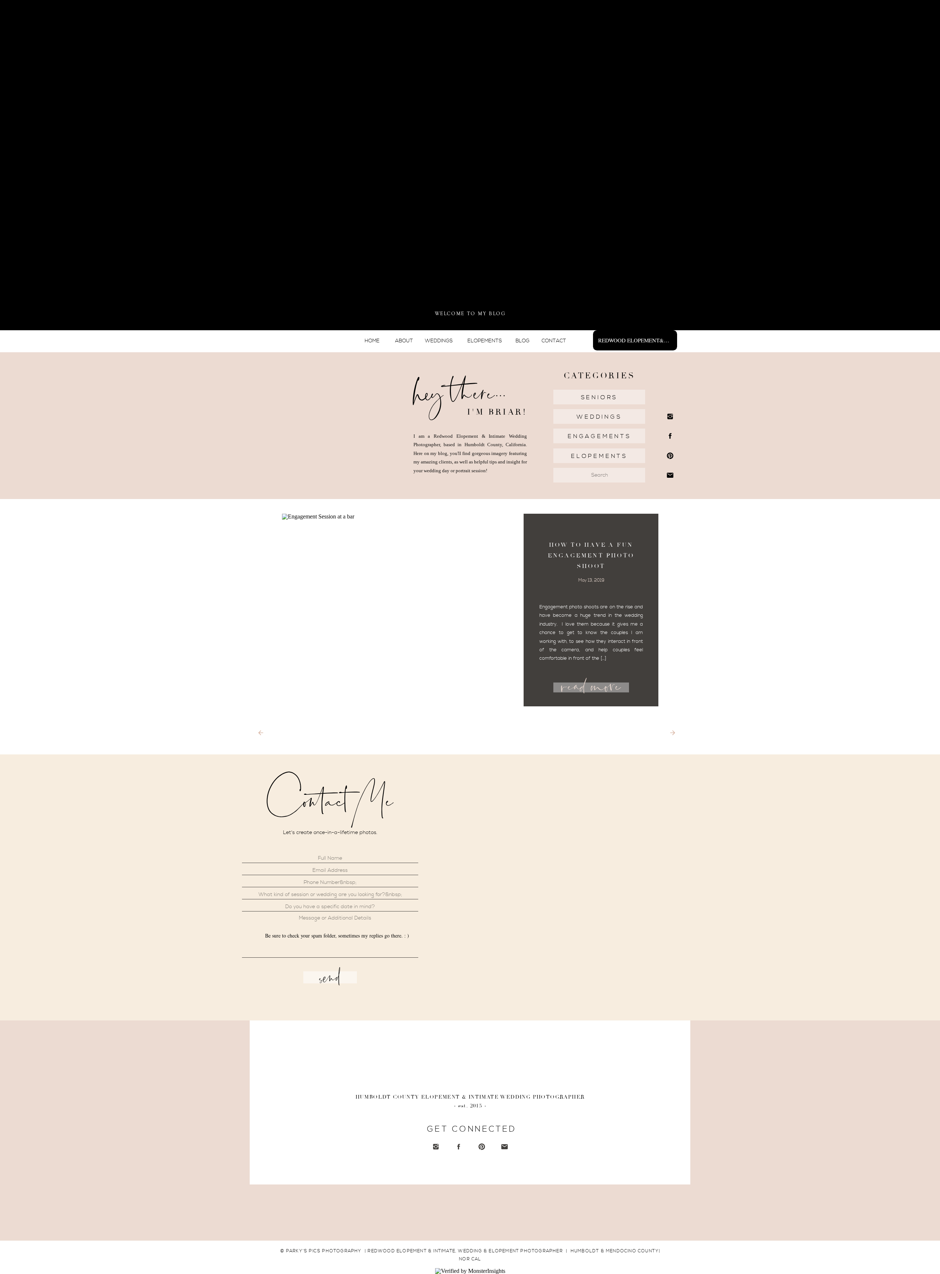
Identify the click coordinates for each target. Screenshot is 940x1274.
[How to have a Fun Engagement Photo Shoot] (403, 610)
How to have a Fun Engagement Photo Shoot (591, 555)
